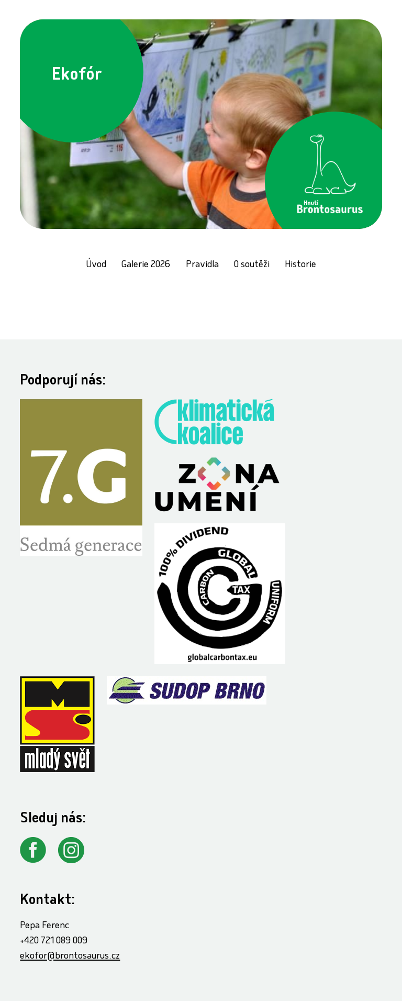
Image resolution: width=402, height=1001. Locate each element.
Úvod (96, 265)
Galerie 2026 (145, 265)
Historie (300, 265)
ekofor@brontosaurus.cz (70, 956)
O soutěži (252, 265)
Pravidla (202, 265)
